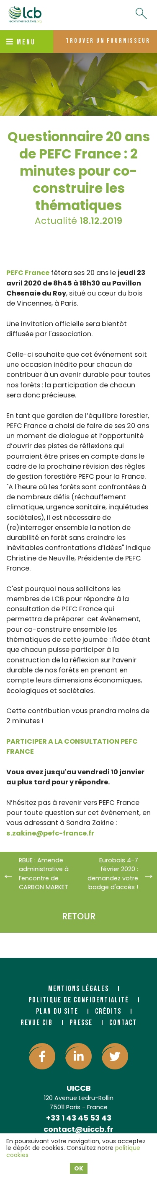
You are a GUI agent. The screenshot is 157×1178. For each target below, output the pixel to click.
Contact (123, 1022)
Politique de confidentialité (78, 1000)
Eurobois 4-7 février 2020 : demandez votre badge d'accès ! (113, 874)
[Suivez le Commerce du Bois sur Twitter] (115, 1056)
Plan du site (57, 1011)
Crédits (108, 1011)
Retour (78, 916)
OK (78, 1168)
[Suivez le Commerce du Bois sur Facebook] (42, 1056)
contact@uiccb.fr (78, 1129)
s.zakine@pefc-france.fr (50, 833)
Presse (81, 1022)
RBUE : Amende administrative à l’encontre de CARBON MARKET (44, 874)
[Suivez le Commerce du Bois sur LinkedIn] (78, 1056)
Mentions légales (78, 988)
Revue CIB (37, 1022)
